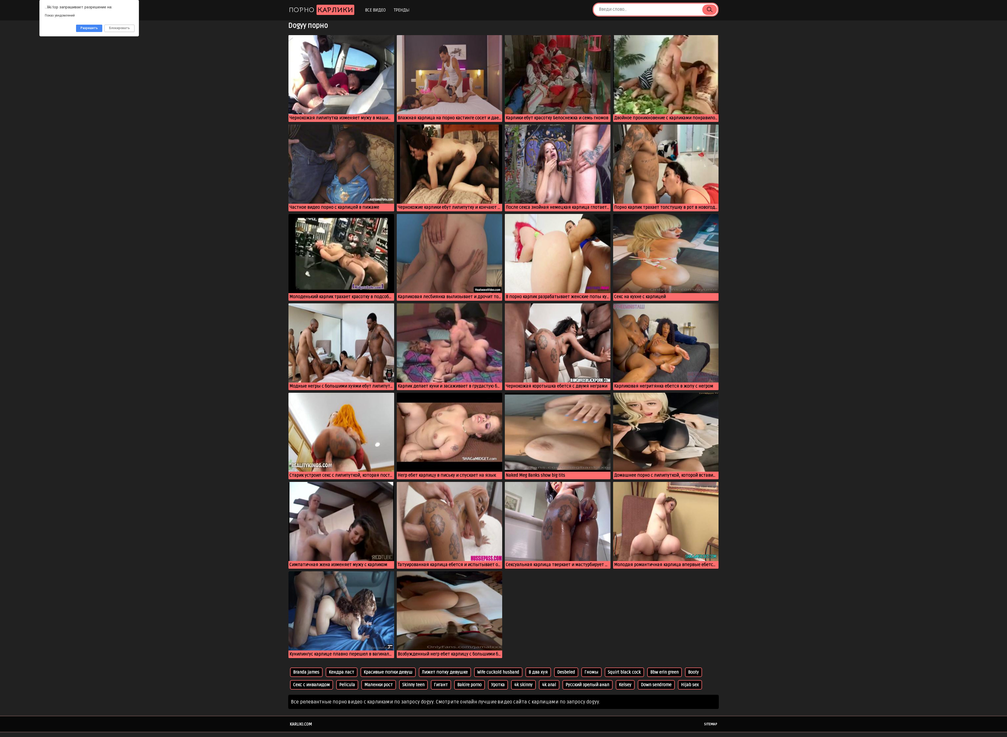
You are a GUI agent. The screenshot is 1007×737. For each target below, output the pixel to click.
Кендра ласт (341, 672)
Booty (693, 672)
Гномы (591, 672)
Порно (321, 10)
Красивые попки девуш (388, 672)
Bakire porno (469, 684)
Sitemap (710, 724)
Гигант (441, 684)
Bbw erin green (664, 672)
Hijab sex (690, 684)
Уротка (498, 684)
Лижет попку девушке (445, 672)
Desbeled (566, 672)
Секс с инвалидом (311, 684)
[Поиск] (709, 9)
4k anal (549, 684)
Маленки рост (379, 684)
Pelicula (347, 684)
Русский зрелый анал (587, 684)
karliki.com (301, 724)
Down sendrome (656, 684)
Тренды (401, 10)
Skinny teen (413, 684)
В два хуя (538, 672)
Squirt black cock (624, 672)
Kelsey (625, 684)
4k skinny (523, 684)
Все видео (375, 10)
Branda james (306, 672)
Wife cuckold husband (498, 672)
